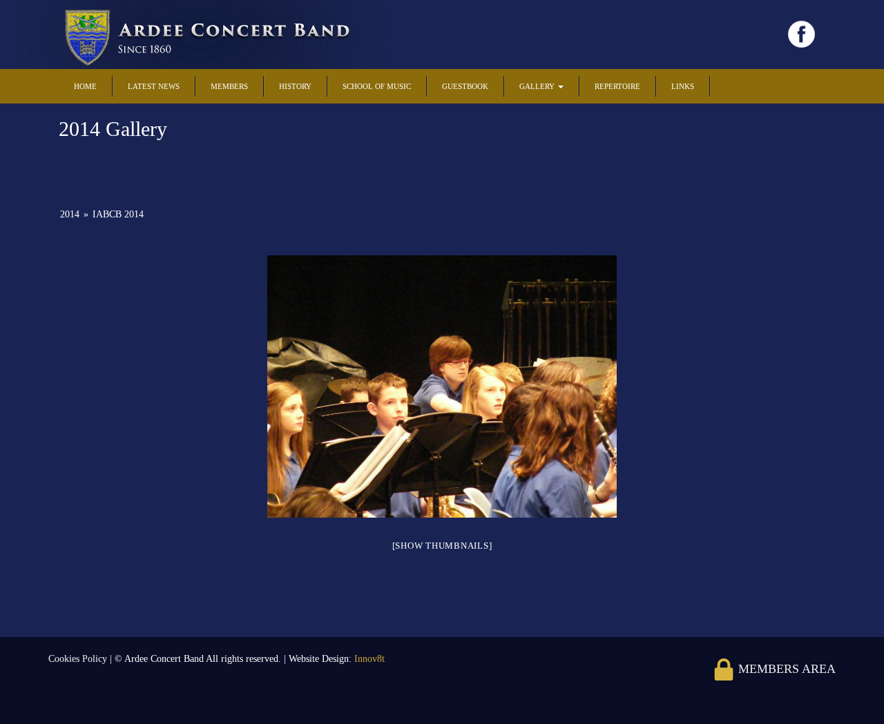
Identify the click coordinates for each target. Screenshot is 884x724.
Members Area (785, 669)
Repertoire (617, 86)
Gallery (538, 86)
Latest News (154, 86)
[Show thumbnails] (442, 545)
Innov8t (369, 659)
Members (229, 86)
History (295, 86)
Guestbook (465, 86)
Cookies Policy (79, 659)
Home (85, 86)
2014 (69, 214)
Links (682, 86)
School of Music (377, 86)
